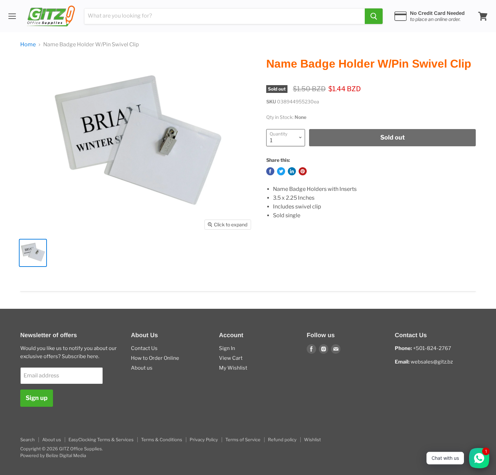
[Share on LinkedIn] (292, 171)
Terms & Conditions (161, 439)
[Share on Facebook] (270, 171)
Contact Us (144, 348)
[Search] (374, 16)
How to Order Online (155, 358)
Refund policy (282, 439)
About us (142, 368)
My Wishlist (233, 368)
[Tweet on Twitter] (281, 171)
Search (27, 439)
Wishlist (312, 439)
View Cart (231, 358)
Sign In (227, 348)
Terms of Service (242, 439)
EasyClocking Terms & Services (101, 439)
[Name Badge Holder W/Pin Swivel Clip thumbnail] (33, 253)
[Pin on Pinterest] (303, 171)
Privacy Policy (204, 439)
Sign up (37, 397)
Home (28, 45)
